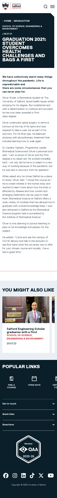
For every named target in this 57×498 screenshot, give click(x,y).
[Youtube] (51, 476)
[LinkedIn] (23, 476)
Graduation (22, 21)
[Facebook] (5, 476)
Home (7, 21)
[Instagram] (15, 476)
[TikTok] (32, 476)
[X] (41, 476)
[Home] (11, 9)
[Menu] (52, 6)
